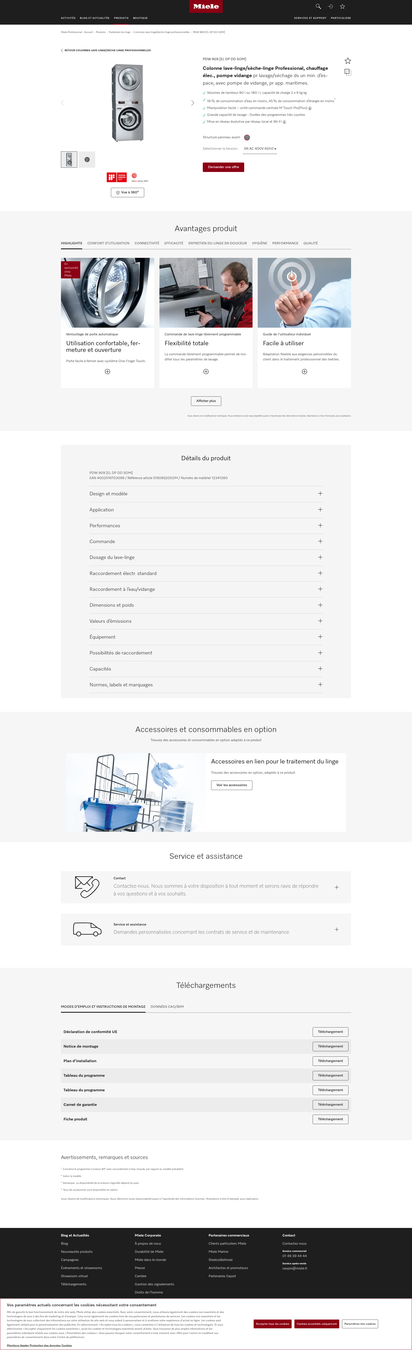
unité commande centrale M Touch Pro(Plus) (273, 108)
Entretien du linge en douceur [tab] (217, 243)
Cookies (66, 1345)
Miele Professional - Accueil (77, 32)
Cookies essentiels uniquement (317, 1323)
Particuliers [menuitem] (341, 18)
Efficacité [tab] (173, 243)
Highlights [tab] (71, 243)
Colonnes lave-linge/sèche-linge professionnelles (161, 32)
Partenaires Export (222, 1276)
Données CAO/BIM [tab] (167, 1007)
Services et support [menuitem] (310, 18)
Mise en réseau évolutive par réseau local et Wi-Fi (244, 122)
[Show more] (107, 371)
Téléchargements (73, 1284)
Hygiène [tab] (259, 243)
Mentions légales (18, 1345)
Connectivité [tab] (147, 243)
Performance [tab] (285, 243)
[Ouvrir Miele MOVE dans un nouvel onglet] (330, 6)
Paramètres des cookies (360, 1323)
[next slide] (192, 102)
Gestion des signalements (154, 1284)
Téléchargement (330, 1032)
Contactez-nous (294, 1243)
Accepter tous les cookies (272, 1323)
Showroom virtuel (74, 1276)
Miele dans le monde (150, 1260)
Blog (64, 1243)
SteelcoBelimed (220, 1260)
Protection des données (45, 1345)
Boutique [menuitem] (140, 18)
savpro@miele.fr (294, 1268)
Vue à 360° (130, 192)
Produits (101, 32)
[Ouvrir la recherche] (318, 6)
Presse (140, 1268)
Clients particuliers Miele (227, 1243)
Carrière (140, 1276)
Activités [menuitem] (68, 18)
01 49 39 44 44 (294, 1256)
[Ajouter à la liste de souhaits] (342, 6)
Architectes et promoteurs (228, 1268)
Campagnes (70, 1260)
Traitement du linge (119, 32)
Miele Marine (218, 1252)
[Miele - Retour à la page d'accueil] (206, 6)
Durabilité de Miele (149, 1252)
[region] (206, 1324)
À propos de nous (148, 1243)
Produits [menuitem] (121, 18)
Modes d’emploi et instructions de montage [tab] (103, 1007)
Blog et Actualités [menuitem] (95, 18)
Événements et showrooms (81, 1268)
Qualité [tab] (310, 243)
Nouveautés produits (77, 1252)
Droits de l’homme (149, 1292)
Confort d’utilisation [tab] (108, 243)
